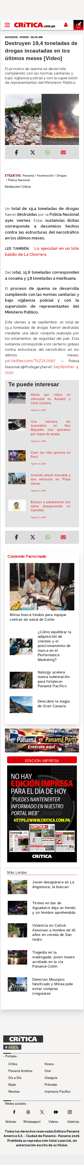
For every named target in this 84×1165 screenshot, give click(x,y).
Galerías (73, 1121)
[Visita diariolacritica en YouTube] (56, 1111)
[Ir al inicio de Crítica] (35, 25)
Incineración (45, 175)
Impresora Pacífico (57, 1091)
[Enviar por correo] (63, 153)
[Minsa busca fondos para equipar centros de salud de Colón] (42, 586)
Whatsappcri (31, 1121)
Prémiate (51, 1084)
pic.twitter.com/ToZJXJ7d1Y (30, 360)
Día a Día (14, 1077)
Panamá (28, 175)
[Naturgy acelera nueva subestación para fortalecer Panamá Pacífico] (21, 680)
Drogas (62, 175)
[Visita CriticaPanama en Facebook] (14, 1111)
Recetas (14, 1091)
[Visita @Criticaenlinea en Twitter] (28, 1111)
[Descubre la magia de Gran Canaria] (21, 704)
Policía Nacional (19, 180)
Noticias (10, 1121)
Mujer (12, 1084)
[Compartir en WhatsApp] (49, 151)
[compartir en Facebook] (16, 153)
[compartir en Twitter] (32, 153)
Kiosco (49, 1063)
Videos (53, 1121)
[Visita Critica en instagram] (70, 1111)
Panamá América (20, 1070)
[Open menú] (7, 25)
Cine (48, 1070)
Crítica (12, 1063)
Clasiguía (51, 1077)
